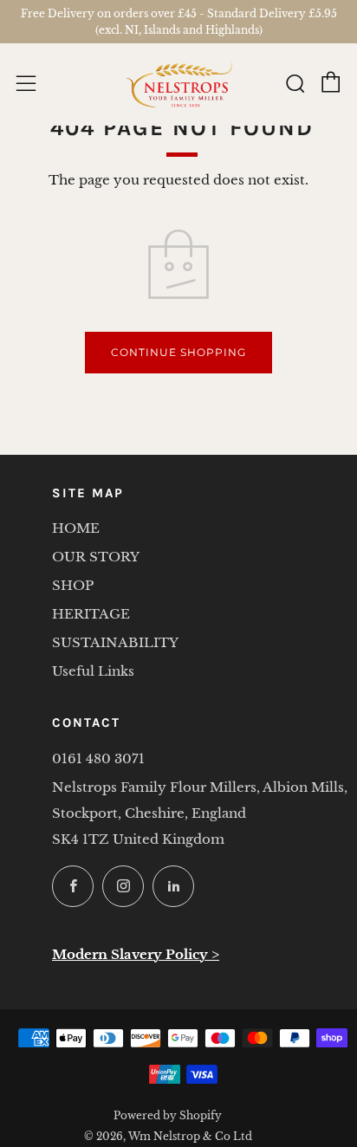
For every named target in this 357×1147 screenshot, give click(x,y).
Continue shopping (178, 352)
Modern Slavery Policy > (135, 954)
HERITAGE (91, 614)
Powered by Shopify (168, 1115)
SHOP (73, 585)
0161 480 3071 (98, 758)
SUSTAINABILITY (115, 642)
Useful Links (93, 671)
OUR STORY (96, 556)
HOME (76, 528)
